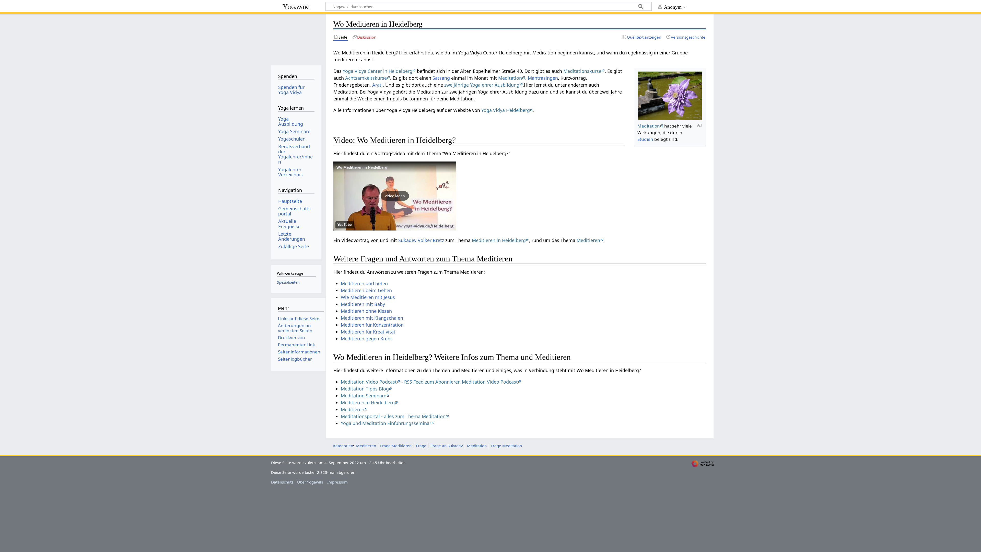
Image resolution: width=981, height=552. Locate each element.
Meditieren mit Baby (363, 304)
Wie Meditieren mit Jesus (368, 297)
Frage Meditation (506, 445)
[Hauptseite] (296, 37)
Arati (377, 85)
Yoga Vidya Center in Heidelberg (377, 71)
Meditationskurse (582, 71)
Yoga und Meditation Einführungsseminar (386, 423)
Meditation (648, 126)
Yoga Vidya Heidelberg (505, 110)
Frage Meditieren (396, 445)
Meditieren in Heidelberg (499, 240)
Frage (421, 445)
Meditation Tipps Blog (365, 389)
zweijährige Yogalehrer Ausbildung (481, 85)
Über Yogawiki (310, 482)
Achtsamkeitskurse (366, 78)
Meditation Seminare (363, 396)
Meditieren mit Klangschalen (372, 318)
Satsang (441, 78)
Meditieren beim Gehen (366, 290)
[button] (394, 196)
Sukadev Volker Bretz (421, 240)
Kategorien (343, 445)
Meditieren (588, 240)
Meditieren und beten (364, 283)
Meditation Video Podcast (369, 382)
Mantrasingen (543, 78)
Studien (645, 139)
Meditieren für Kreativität (368, 332)
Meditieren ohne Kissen (366, 311)
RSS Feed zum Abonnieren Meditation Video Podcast (461, 382)
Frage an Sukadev (446, 445)
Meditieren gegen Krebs (367, 339)
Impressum (337, 482)
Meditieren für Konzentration (372, 325)
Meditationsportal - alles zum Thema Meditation (393, 416)
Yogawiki (296, 6)
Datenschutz (282, 482)
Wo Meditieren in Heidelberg (361, 167)
